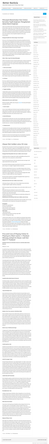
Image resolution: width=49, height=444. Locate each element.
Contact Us (42, 8)
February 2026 (35, 54)
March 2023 (35, 121)
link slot (35, 174)
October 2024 (35, 85)
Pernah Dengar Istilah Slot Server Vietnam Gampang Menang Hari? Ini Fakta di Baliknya (39, 21)
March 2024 (35, 98)
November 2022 (36, 129)
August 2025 (35, 66)
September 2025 (36, 64)
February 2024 (35, 100)
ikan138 (35, 171)
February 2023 (35, 123)
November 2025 (36, 60)
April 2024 (35, 96)
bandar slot (36, 157)
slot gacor (35, 192)
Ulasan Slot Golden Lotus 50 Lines (14, 144)
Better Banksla (10, 3)
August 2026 (35, 45)
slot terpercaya (16, 139)
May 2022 (35, 139)
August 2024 (35, 89)
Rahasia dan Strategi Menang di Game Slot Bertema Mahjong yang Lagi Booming (39, 37)
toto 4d (35, 154)
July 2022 (35, 137)
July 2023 (35, 114)
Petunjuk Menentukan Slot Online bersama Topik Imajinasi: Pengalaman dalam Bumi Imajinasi (16, 22)
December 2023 (36, 104)
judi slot (35, 183)
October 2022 (35, 131)
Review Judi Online (27, 8)
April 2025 (35, 73)
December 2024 (36, 81)
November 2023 (36, 106)
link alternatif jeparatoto (16, 221)
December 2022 (36, 127)
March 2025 (35, 75)
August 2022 (35, 135)
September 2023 (36, 110)
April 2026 (35, 50)
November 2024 (36, 83)
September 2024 (36, 87)
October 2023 (35, 108)
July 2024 (35, 91)
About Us (35, 8)
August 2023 (35, 112)
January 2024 (35, 102)
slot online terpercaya (38, 151)
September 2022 (36, 133)
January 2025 (35, 79)
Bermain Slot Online (7, 8)
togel (35, 160)
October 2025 (35, 62)
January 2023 (35, 125)
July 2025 (35, 68)
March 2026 (35, 52)
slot (34, 163)
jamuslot (20, 102)
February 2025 (35, 77)
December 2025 (36, 58)
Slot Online (8, 433)
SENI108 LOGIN (36, 177)
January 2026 (35, 56)
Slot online (36, 198)
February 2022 (35, 144)
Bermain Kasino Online (17, 8)
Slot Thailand (8, 139)
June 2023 (35, 116)
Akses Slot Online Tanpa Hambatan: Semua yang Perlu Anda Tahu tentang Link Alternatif (39, 25)
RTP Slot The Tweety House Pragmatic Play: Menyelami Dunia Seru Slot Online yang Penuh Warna (39, 30)
